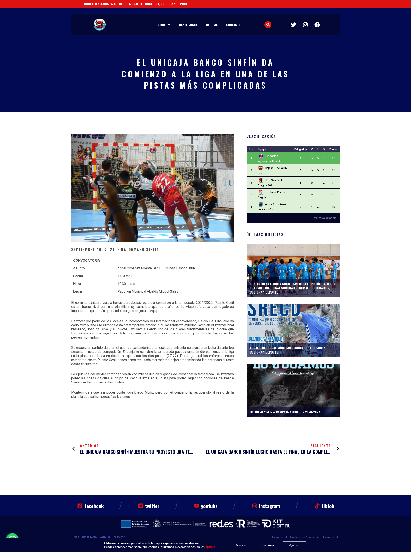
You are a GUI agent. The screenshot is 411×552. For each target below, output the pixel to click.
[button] (267, 24)
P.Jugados (300, 149)
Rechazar (267, 545)
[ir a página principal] (99, 24)
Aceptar (241, 545)
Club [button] (161, 24)
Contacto (233, 24)
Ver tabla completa (325, 217)
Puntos (333, 149)
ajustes (210, 547)
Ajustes (294, 545)
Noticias (211, 24)
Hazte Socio (188, 24)
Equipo (262, 149)
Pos (251, 149)
